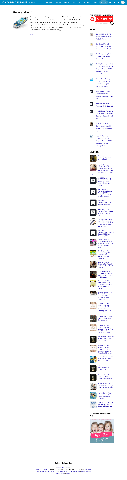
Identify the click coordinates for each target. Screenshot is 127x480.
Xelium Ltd (89, 469)
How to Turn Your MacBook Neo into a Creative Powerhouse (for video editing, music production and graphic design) (101, 169)
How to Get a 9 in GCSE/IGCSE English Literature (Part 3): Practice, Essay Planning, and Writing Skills (101, 307)
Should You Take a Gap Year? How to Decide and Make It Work (105, 358)
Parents (66, 2)
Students (49, 2)
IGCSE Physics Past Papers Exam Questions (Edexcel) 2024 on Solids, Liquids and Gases (106, 181)
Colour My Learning (62, 467)
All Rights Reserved (41, 471)
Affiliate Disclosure (86, 471)
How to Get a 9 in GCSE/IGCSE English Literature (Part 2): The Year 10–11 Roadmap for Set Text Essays (105, 329)
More (31, 34)
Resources (86, 2)
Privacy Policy (60, 473)
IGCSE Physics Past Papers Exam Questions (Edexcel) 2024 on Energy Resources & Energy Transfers (106, 192)
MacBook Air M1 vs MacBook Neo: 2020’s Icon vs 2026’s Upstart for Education (105, 274)
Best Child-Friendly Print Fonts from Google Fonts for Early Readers (104, 36)
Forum (103, 2)
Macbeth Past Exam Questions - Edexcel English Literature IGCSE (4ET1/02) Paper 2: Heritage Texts (104, 141)
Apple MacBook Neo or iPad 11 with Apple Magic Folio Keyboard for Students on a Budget (105, 284)
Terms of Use (76, 471)
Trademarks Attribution (65, 471)
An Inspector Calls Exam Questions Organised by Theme (105, 376)
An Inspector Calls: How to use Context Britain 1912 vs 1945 (106, 338)
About (94, 2)
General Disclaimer (53, 471)
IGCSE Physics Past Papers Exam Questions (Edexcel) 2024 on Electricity (106, 212)
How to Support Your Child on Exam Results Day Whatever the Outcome (105, 395)
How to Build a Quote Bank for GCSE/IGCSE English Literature (105, 318)
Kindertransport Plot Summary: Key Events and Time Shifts (105, 157)
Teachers (58, 2)
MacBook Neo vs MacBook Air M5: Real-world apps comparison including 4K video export (105, 243)
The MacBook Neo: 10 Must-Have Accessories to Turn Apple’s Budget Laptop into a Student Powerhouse (105, 222)
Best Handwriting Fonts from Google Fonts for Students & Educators (104, 56)
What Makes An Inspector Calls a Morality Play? (103, 367)
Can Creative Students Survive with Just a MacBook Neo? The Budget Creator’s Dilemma (105, 254)
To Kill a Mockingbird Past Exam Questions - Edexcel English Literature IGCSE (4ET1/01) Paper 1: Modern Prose (104, 69)
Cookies (68, 473)
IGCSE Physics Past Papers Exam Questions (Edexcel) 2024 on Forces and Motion (106, 233)
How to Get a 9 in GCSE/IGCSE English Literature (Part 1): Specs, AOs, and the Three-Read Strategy (105, 349)
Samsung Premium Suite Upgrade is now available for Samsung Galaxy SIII (55, 17)
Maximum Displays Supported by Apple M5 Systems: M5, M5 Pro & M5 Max (105, 264)
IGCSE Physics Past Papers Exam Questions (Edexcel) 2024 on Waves (106, 203)
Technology (76, 2)
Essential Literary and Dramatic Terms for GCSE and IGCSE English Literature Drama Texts (105, 295)
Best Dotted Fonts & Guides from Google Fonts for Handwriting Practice (104, 46)
